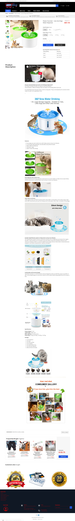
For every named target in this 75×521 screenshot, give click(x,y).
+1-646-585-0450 (55, 0)
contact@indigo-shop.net (65, 0)
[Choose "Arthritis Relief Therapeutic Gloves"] (28, 441)
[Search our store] (57, 5)
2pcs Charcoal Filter (57, 29)
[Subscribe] (71, 507)
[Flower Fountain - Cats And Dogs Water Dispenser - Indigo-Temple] (7, 22)
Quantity (45, 38)
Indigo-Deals (35, 517)
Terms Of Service (4, 496)
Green (45, 29)
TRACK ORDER (3, 497)
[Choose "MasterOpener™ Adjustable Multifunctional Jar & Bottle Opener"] (41, 441)
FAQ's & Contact (3, 494)
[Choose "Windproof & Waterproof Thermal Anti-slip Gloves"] (15, 441)
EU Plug (51, 35)
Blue (50, 29)
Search (2, 493)
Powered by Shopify (40, 517)
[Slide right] (38, 34)
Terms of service (40, 519)
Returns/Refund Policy (5, 495)
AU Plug (62, 35)
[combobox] (38, 5)
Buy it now (60, 45)
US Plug (45, 35)
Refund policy (3, 500)
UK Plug (56, 35)
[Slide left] (10, 34)
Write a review (65, 432)
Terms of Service (4, 499)
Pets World (11, 13)
